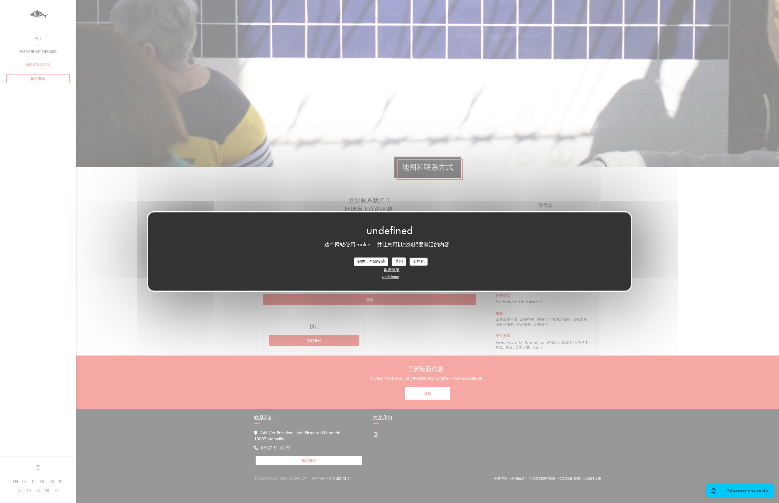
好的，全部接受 (371, 261)
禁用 (399, 261)
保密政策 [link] (392, 269)
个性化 (418, 261)
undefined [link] (390, 276)
